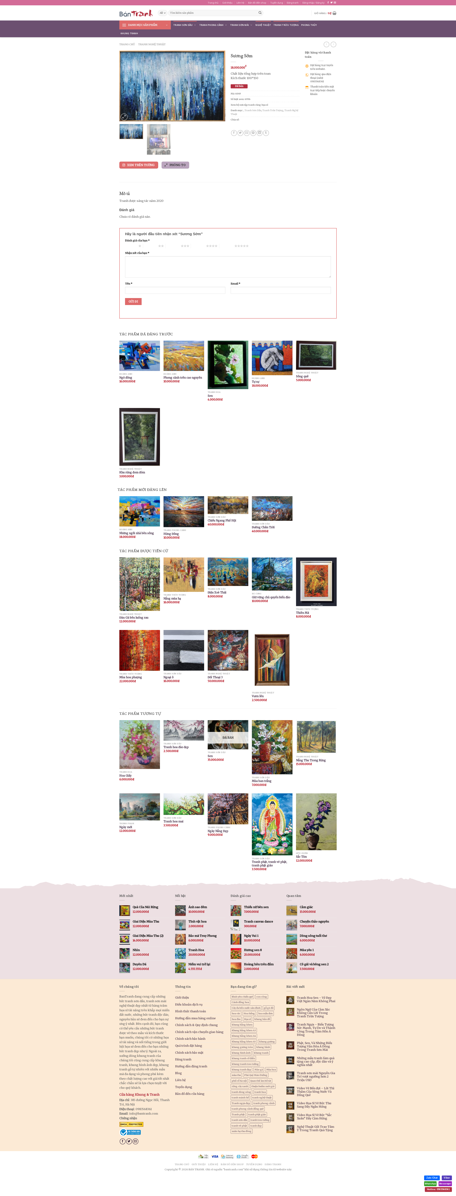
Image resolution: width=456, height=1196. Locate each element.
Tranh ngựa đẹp (241, 1103)
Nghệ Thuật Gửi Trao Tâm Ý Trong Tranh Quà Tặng (315, 1128)
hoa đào (236, 1019)
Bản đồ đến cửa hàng (189, 1094)
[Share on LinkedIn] (260, 133)
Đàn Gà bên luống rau (133, 617)
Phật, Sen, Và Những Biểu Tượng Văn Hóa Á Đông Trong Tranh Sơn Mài (314, 1046)
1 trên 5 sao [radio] (130, 245)
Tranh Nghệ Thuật (152, 44)
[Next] (219, 86)
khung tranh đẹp (241, 1069)
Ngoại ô (168, 677)
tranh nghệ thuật (262, 1097)
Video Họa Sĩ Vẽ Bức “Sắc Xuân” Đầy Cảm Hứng (314, 1116)
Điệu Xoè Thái (217, 592)
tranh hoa (260, 1092)
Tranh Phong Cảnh (211, 25)
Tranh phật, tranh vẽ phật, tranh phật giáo (269, 863)
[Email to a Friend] (247, 133)
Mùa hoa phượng (130, 677)
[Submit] (260, 13)
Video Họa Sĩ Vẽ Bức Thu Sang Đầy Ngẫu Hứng (314, 1105)
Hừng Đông (171, 534)
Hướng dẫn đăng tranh (191, 1066)
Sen (210, 395)
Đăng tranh (293, 2)
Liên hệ (240, 2)
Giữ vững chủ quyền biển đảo (271, 597)
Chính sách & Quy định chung (196, 1025)
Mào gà (259, 1069)
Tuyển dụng (276, 2)
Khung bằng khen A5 (244, 1041)
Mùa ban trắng (261, 781)
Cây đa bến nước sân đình (246, 1007)
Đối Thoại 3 (215, 677)
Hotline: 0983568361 (438, 1189)
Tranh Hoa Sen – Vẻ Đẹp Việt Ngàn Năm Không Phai (316, 999)
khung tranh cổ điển (243, 1058)
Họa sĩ (247, 1019)
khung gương (267, 1041)
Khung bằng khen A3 (244, 1030)
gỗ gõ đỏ (268, 1007)
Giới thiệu (227, 2)
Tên (128, 283)
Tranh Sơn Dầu (183, 25)
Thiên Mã (302, 612)
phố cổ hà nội (239, 1080)
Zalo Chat (431, 1177)
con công (261, 996)
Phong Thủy (309, 25)
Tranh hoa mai (173, 821)
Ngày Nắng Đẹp (218, 831)
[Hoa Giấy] (139, 744)
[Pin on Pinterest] (253, 133)
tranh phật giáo (257, 1114)
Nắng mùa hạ (172, 598)
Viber (447, 1177)
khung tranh (261, 1052)
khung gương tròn (242, 1047)
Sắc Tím (301, 856)
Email (235, 283)
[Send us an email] (335, 2)
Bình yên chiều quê (242, 996)
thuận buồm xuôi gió (263, 1086)
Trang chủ (213, 2)
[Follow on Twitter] (331, 2)
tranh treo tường (260, 1119)
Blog (178, 1073)
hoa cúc (236, 1013)
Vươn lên (258, 696)
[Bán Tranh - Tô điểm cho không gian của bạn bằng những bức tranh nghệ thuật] (135, 13)
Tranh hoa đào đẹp (176, 747)
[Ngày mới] (139, 806)
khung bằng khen (242, 1024)
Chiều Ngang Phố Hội (222, 520)
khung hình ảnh (241, 1052)
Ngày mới (125, 827)
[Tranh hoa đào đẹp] (184, 730)
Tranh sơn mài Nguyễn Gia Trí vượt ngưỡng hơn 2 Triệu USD (316, 1076)
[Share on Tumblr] (266, 133)
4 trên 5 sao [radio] (198, 245)
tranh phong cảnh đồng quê (248, 1108)
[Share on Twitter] (240, 133)
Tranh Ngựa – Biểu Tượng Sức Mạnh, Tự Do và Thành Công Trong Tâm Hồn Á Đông (316, 1030)
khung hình (263, 1047)
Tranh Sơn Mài (239, 25)
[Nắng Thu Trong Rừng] (316, 737)
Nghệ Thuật (263, 25)
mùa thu (236, 1075)
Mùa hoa (271, 1069)
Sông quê (302, 376)
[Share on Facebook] (234, 133)
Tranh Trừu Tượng (286, 25)
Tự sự (255, 381)
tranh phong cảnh (263, 1103)
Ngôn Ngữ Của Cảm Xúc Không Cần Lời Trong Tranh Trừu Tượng (313, 1013)
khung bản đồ (262, 1019)
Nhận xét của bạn (137, 253)
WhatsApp (430, 1183)
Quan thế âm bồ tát (260, 1080)
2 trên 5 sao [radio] (150, 245)
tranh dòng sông (241, 1092)
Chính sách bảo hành (190, 1038)
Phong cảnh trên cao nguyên (183, 377)
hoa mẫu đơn (265, 1013)
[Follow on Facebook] (328, 2)
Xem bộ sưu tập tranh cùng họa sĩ (249, 104)
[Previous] (126, 86)
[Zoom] (124, 116)
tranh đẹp (256, 1125)
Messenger (445, 1183)
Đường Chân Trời (263, 527)
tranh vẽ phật (239, 1125)
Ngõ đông (125, 377)
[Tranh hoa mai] (184, 804)
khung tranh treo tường (245, 1064)
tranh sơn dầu (239, 1119)
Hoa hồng (249, 1013)
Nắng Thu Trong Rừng (311, 760)
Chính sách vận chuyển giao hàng (199, 1032)
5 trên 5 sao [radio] (226, 245)
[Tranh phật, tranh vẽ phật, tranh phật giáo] (272, 824)
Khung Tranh (129, 33)
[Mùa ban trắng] (272, 747)
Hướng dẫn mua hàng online (195, 1018)
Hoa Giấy (125, 775)
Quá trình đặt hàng (188, 1045)
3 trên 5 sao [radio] (173, 245)
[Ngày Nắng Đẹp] (228, 808)
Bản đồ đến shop (257, 2)
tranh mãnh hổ (240, 1097)
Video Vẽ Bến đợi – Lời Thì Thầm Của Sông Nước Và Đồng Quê (315, 1092)
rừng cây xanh (240, 1086)
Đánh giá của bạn (137, 240)
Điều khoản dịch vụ (189, 1004)
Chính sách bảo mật (189, 1052)
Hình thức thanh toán (190, 1011)
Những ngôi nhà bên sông (136, 533)
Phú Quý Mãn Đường (255, 1075)
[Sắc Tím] (316, 821)
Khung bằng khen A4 (244, 1035)
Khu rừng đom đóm (132, 472)
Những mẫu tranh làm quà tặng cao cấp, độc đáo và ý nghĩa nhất (315, 1061)
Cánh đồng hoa (240, 1002)
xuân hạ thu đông (242, 1131)
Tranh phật (238, 1114)
